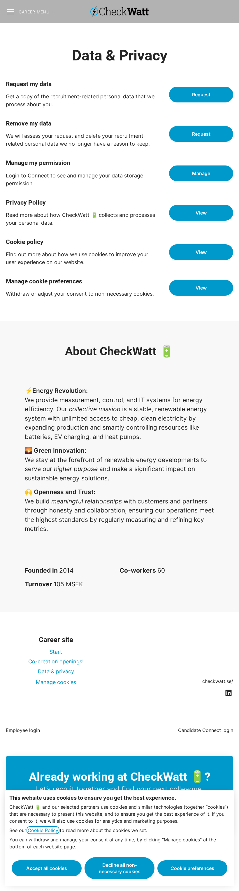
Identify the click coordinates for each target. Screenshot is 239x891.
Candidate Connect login (205, 730)
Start (56, 652)
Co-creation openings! (56, 661)
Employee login (23, 730)
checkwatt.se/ (217, 681)
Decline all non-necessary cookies (119, 868)
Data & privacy (56, 671)
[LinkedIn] (228, 693)
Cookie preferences (192, 868)
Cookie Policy (43, 830)
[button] (201, 288)
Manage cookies (56, 682)
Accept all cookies (46, 868)
